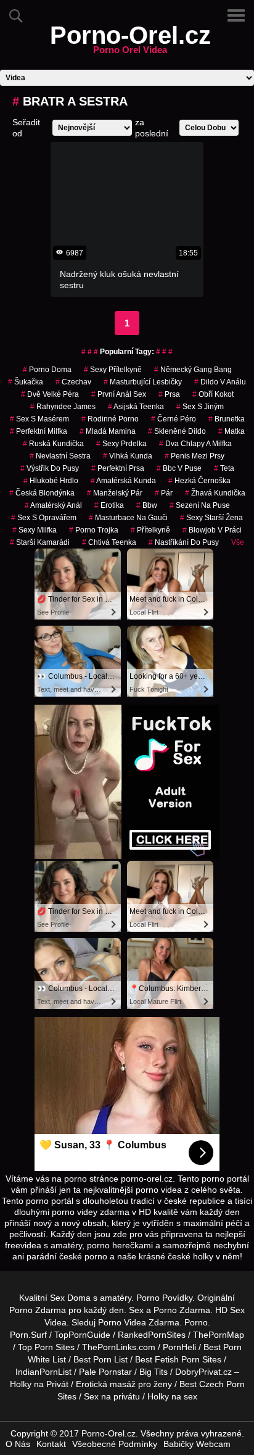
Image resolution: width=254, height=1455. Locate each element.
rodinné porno (110, 419)
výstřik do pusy (49, 468)
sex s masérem (39, 419)
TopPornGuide (82, 1335)
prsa (169, 394)
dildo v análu (220, 382)
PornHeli (179, 1347)
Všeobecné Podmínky (114, 1444)
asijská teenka (136, 406)
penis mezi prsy (194, 456)
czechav (73, 382)
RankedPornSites (152, 1335)
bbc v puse (179, 468)
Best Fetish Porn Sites (178, 1359)
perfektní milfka (38, 431)
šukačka (25, 382)
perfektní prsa (117, 468)
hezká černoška (199, 480)
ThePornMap (218, 1335)
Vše (237, 542)
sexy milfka (34, 530)
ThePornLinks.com (118, 1347)
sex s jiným (200, 406)
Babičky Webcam (197, 1444)
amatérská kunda (123, 480)
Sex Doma (70, 1298)
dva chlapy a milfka (195, 443)
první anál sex (118, 394)
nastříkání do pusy (184, 542)
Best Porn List (100, 1359)
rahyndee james (63, 406)
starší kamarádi (40, 542)
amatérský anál (53, 505)
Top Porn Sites (46, 1347)
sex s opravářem (43, 517)
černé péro (173, 419)
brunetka (226, 419)
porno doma (47, 369)
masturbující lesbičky (143, 382)
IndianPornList (43, 1372)
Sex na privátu (112, 1396)
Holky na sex (172, 1396)
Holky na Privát (39, 1384)
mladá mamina (108, 431)
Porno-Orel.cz (130, 42)
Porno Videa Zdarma (138, 1322)
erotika (109, 505)
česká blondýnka (42, 493)
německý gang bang (193, 369)
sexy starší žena (211, 517)
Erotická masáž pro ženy (124, 1384)
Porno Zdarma (37, 1310)
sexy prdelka (121, 443)
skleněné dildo (177, 431)
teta (224, 468)
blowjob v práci (212, 530)
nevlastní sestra (60, 456)
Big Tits (153, 1372)
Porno (196, 1322)
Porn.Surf (28, 1335)
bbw (146, 505)
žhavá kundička (215, 493)
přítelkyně (150, 530)
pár (164, 493)
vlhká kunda (127, 456)
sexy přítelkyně (113, 369)
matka (231, 431)
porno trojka (93, 530)
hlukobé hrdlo (50, 480)
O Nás (18, 1444)
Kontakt (51, 1444)
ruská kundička (53, 443)
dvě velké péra (50, 394)
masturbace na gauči (128, 517)
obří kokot (213, 394)
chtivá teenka (109, 542)
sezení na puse (200, 505)
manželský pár (114, 493)
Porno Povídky (164, 1298)
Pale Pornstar (105, 1372)
